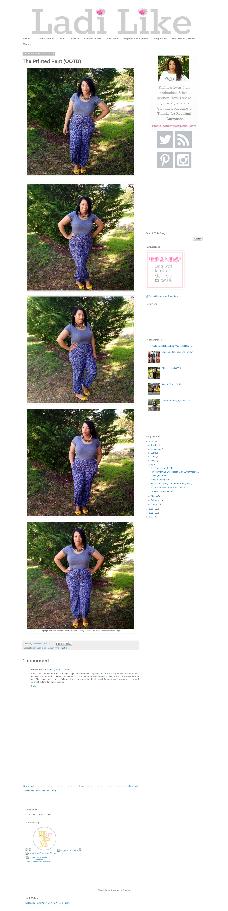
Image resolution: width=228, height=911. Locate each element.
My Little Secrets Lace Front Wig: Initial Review (171, 346)
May (153, 461)
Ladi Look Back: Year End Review (177, 352)
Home (81, 786)
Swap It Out (160, 38)
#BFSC (27, 38)
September (156, 449)
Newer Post (28, 786)
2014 (151, 442)
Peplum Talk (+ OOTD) (172, 384)
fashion (33, 648)
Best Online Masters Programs (38, 861)
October (155, 445)
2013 (151, 509)
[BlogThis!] (60, 644)
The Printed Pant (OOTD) (162, 468)
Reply (33, 686)
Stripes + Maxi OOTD (171, 368)
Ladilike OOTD (92, 38)
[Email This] (57, 644)
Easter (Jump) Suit (159, 476)
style (65, 648)
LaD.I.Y (75, 38)
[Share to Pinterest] (70, 644)
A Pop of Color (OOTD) (161, 480)
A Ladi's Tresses (45, 38)
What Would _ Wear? (183, 38)
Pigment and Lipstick (136, 38)
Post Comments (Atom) (45, 791)
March (154, 496)
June (153, 457)
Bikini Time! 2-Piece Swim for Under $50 (169, 487)
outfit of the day (56, 648)
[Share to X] (63, 644)
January (155, 504)
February (155, 500)
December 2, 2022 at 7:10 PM (56, 669)
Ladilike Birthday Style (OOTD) (176, 400)
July (153, 453)
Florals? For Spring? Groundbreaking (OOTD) (171, 483)
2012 (151, 513)
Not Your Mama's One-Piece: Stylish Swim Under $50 (175, 472)
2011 (151, 517)
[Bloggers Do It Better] (68, 850)
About (62, 38)
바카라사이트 (111, 674)
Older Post (133, 786)
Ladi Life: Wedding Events (162, 491)
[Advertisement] (81, 760)
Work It (27, 44)
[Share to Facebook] (67, 644)
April (153, 464)
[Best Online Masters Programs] (38, 859)
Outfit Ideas (112, 38)
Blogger (126, 890)
